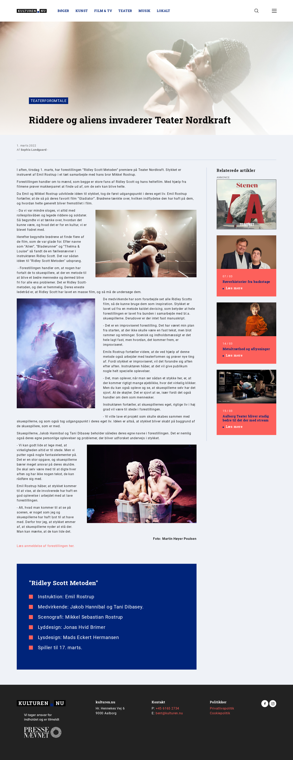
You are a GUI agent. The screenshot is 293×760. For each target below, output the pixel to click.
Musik (144, 11)
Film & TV (103, 11)
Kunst (82, 11)
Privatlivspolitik (222, 708)
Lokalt (163, 11)
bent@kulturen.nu (169, 713)
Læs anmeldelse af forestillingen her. (46, 546)
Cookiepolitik (220, 713)
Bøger (63, 11)
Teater (125, 11)
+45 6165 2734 (167, 708)
